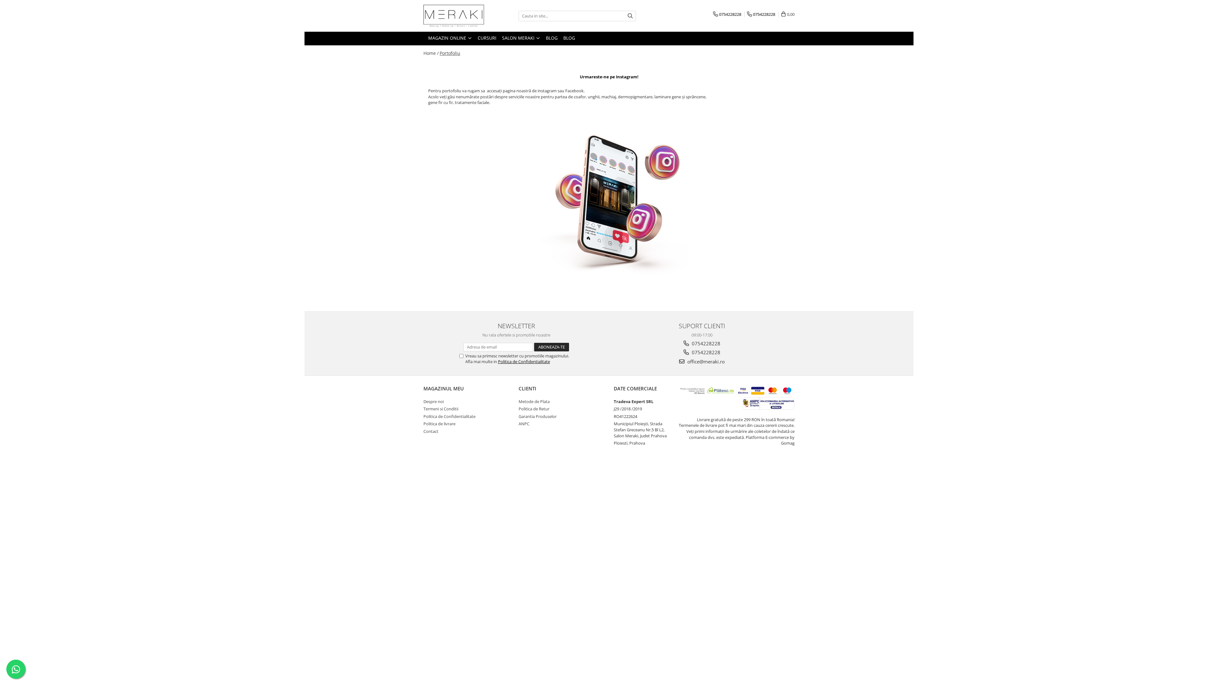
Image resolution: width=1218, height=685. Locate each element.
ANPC (524, 424)
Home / (431, 53)
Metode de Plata (534, 401)
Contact (430, 431)
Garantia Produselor (538, 416)
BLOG (552, 38)
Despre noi (433, 401)
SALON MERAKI (519, 38)
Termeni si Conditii (440, 409)
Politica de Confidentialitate (524, 361)
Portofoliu (450, 53)
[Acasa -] (455, 16)
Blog (569, 38)
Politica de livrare (439, 424)
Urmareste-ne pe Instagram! (609, 77)
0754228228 (705, 343)
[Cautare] (630, 16)
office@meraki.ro (705, 361)
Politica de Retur (534, 409)
